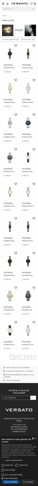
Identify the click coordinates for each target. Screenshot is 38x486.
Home (4, 16)
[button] (19, 478)
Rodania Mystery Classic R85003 (10, 275)
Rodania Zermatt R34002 (10, 171)
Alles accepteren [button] (10, 482)
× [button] (35, 438)
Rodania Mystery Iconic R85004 (28, 241)
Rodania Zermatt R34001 (28, 137)
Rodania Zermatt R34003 (28, 310)
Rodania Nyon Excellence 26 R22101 (28, 171)
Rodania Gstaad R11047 (28, 345)
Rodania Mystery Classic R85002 (28, 275)
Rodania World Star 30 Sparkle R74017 (10, 102)
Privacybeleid (14, 457)
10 (28, 357)
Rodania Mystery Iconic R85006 (28, 68)
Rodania (8, 65)
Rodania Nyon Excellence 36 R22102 (10, 345)
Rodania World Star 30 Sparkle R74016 (28, 102)
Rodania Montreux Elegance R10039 (28, 206)
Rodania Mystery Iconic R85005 (10, 241)
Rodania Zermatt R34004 (10, 310)
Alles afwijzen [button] (28, 482)
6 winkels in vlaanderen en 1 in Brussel (19, 371)
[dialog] (19, 461)
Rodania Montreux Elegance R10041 (10, 206)
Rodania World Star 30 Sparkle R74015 (10, 137)
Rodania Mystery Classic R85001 (10, 68)
